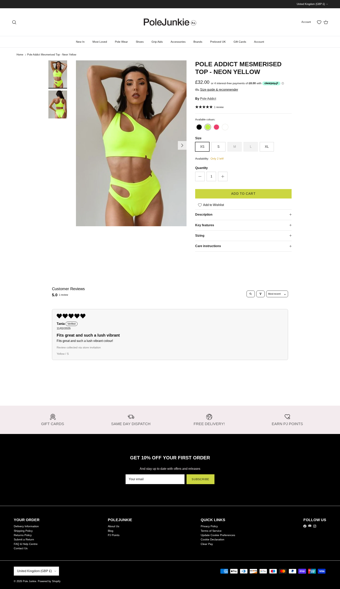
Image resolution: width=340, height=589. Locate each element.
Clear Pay (207, 544)
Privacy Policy (209, 526)
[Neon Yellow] (208, 127)
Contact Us (21, 548)
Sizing (199, 235)
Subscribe (200, 479)
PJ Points (113, 535)
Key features (204, 225)
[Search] (14, 22)
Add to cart (243, 193)
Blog (110, 530)
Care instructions (208, 246)
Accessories (178, 41)
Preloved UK (218, 41)
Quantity (201, 168)
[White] (225, 127)
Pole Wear (121, 41)
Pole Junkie (29, 581)
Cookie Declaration (212, 539)
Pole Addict (208, 98)
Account (259, 41)
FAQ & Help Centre (26, 544)
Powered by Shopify (49, 581)
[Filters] (260, 294)
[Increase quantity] (222, 176)
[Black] (199, 127)
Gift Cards (240, 41)
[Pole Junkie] (170, 22)
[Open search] (251, 294)
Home (20, 54)
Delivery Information (26, 526)
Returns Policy (23, 535)
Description (204, 214)
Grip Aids (157, 41)
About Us (113, 526)
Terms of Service (211, 530)
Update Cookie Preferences (218, 535)
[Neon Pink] (216, 127)
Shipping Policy (23, 530)
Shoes (140, 41)
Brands (197, 41)
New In (80, 41)
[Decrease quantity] (200, 176)
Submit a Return (24, 539)
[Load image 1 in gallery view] (131, 143)
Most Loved (99, 41)
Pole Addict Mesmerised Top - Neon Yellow (51, 54)
